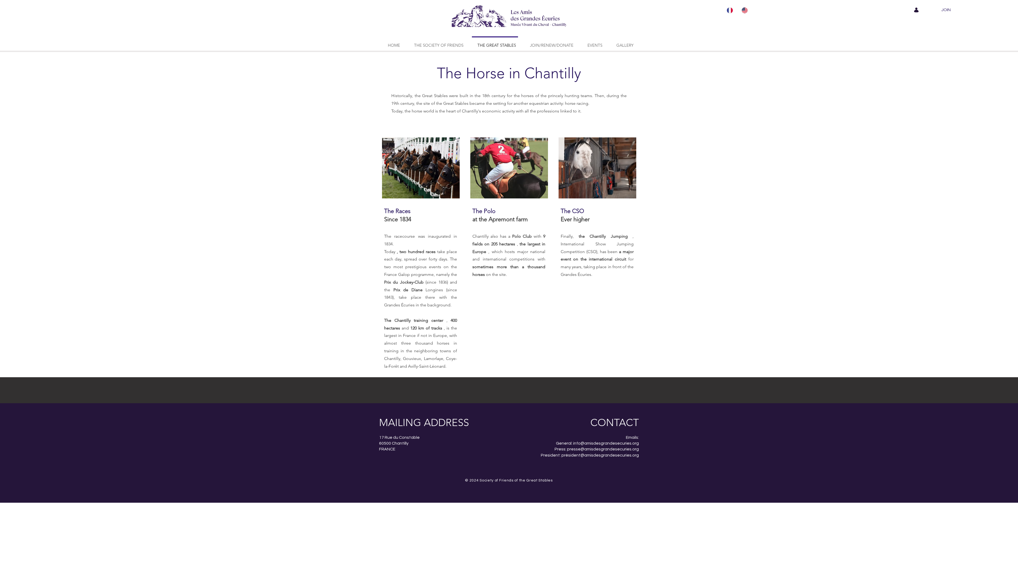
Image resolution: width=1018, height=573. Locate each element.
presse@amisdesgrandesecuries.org (603, 449)
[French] (730, 10)
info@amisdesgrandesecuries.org (606, 443)
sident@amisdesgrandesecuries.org (603, 455)
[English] (745, 10)
